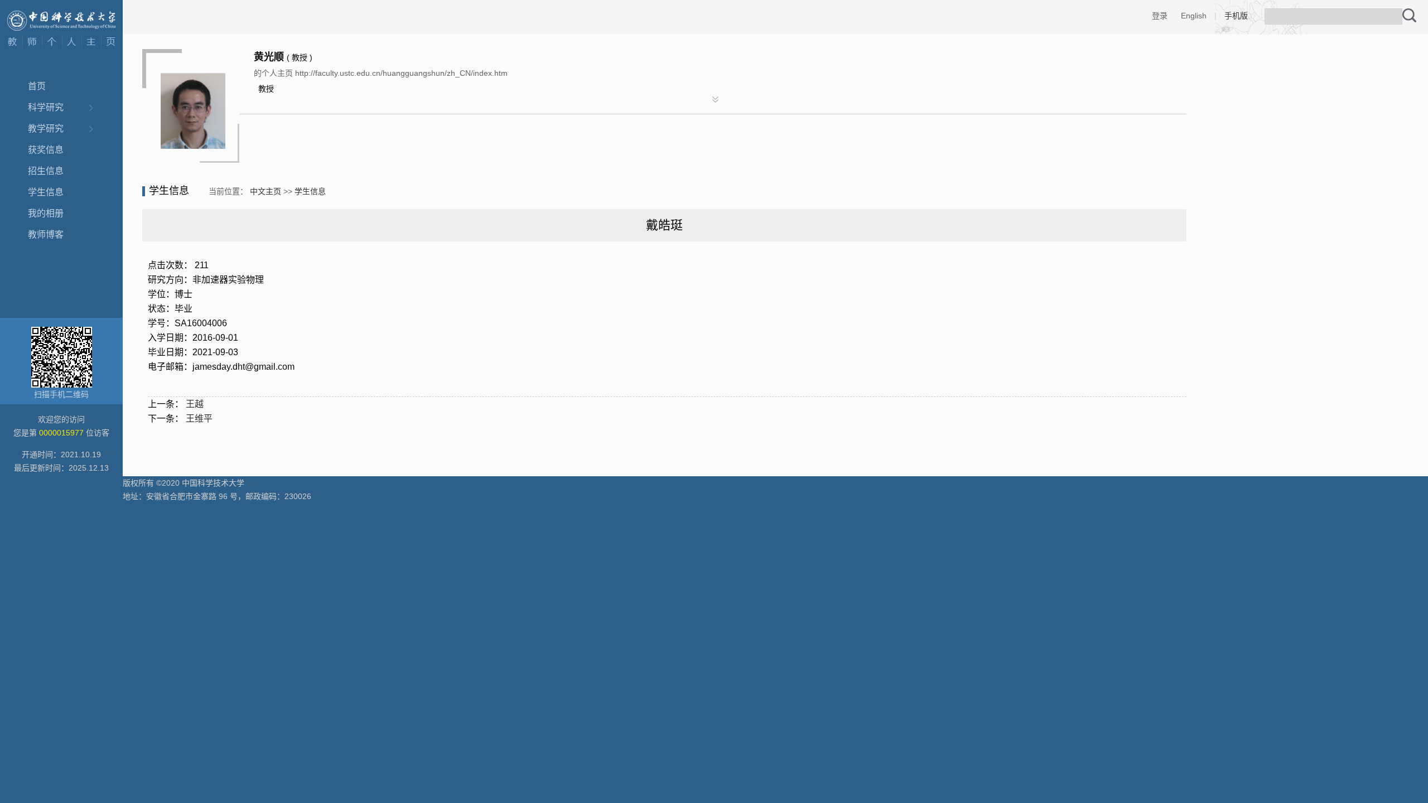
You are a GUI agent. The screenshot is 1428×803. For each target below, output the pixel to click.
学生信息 (46, 192)
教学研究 (46, 128)
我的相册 (46, 213)
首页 (37, 86)
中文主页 (265, 191)
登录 (1160, 15)
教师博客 (46, 234)
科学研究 (46, 107)
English (1194, 15)
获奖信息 (46, 149)
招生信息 (46, 171)
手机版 (1236, 15)
